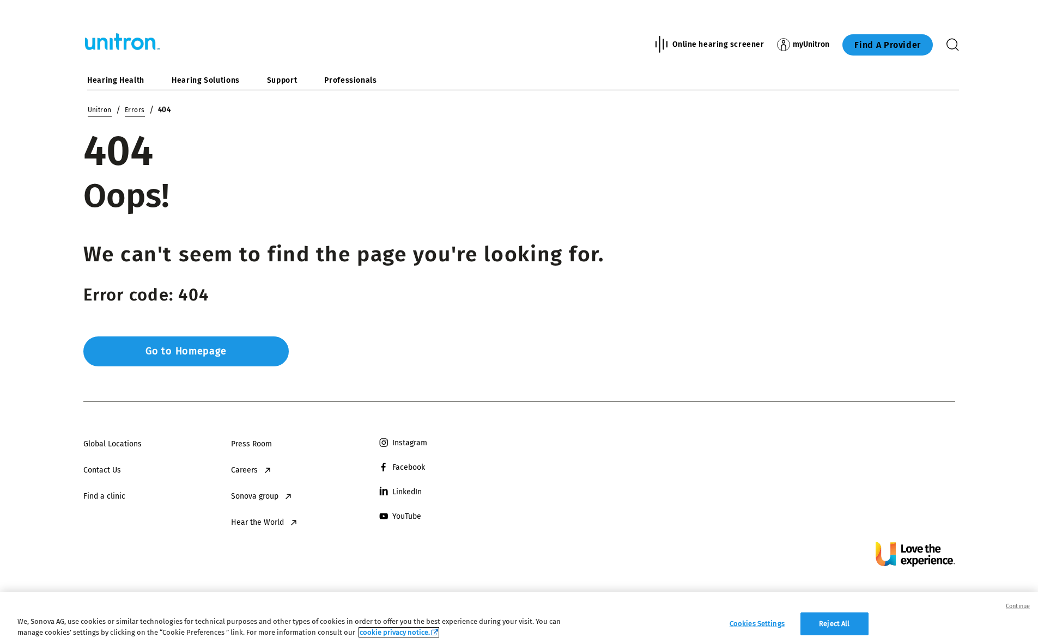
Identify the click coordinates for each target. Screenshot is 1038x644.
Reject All (834, 624)
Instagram (409, 442)
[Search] (952, 44)
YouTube (406, 516)
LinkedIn (407, 491)
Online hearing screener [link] (718, 44)
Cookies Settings (757, 624)
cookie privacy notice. (395, 632)
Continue (1018, 606)
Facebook (408, 467)
